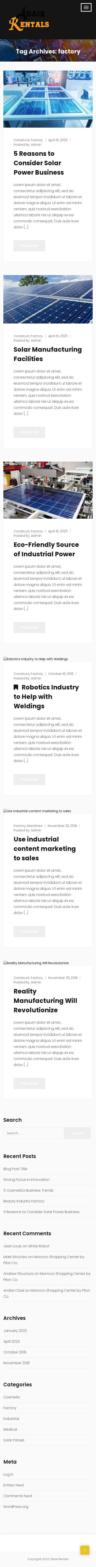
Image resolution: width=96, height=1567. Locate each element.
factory (37, 140)
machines (34, 826)
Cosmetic (11, 1397)
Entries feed (13, 1485)
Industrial (11, 1418)
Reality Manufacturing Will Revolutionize (45, 1001)
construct (21, 140)
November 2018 (16, 1363)
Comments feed (17, 1495)
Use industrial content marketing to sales (45, 849)
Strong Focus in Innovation (26, 1179)
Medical (10, 1429)
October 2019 (14, 1352)
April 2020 (11, 1341)
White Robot (39, 1246)
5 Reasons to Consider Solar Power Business (39, 163)
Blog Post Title (15, 1168)
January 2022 (15, 1330)
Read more (29, 246)
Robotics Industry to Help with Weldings (46, 697)
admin (36, 144)
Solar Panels (13, 1440)
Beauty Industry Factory (23, 1201)
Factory (10, 1408)
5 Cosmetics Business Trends (28, 1190)
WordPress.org (15, 1506)
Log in (8, 1474)
